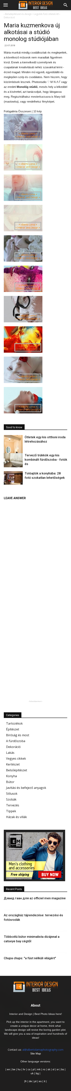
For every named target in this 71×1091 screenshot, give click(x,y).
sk (49, 1069)
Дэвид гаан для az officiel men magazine (35, 898)
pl (34, 1069)
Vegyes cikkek (16, 758)
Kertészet (13, 764)
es (40, 1081)
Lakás (10, 753)
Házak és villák (16, 817)
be (13, 1069)
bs (62, 1069)
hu (19, 1069)
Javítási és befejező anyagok (26, 788)
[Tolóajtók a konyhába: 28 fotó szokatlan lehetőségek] (13, 478)
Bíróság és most (17, 735)
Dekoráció (13, 747)
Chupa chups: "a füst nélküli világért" (30, 958)
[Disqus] (35, 549)
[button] (65, 5)
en (8, 1069)
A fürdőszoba (15, 741)
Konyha (11, 776)
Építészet (12, 729)
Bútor (10, 782)
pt (35, 1081)
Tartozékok (14, 723)
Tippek (11, 811)
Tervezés (12, 805)
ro (44, 1069)
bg (37, 1073)
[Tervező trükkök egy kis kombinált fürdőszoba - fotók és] (13, 460)
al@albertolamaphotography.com (42, 1049)
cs (29, 1069)
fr (26, 1081)
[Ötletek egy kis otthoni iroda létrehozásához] (13, 449)
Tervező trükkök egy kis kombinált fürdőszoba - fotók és (46, 459)
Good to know (14, 427)
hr (24, 1069)
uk (32, 1073)
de (31, 1081)
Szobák (11, 799)
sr (58, 1069)
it (44, 1081)
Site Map (35, 1053)
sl (53, 1069)
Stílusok (11, 793)
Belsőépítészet (16, 770)
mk (39, 1069)
